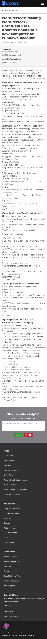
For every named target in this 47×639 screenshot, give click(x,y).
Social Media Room (11, 617)
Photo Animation (10, 485)
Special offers (9, 461)
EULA (6, 538)
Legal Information (10, 533)
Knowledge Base (9, 11)
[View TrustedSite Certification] (17, 627)
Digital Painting (9, 475)
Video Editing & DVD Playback (15, 490)
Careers (7, 523)
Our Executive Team (11, 513)
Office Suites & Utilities (12, 494)
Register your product (12, 561)
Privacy (16, 633)
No (27, 435)
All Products (8, 456)
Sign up (8, 605)
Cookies (23, 633)
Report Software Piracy (12, 576)
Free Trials (7, 465)
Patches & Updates (11, 557)
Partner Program (10, 528)
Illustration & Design (11, 470)
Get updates (10, 63)
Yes (18, 435)
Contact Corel (9, 542)
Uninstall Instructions (12, 581)
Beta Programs (9, 586)
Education (7, 566)
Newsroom (8, 518)
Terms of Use (6, 633)
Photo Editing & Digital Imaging (15, 480)
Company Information (12, 508)
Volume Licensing (10, 571)
